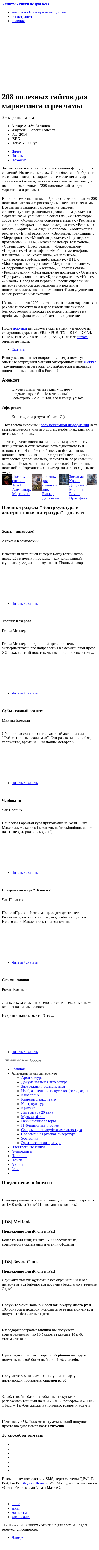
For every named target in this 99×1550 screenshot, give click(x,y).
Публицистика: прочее (40, 1125)
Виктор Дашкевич (50, 496)
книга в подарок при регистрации (39, 12)
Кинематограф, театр (38, 1099)
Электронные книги (28, 1147)
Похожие (19, 160)
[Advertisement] (35, 57)
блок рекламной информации (65, 425)
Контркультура (33, 1104)
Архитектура (32, 1078)
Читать (17, 156)
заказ (16, 1508)
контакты (19, 1512)
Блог (15, 1169)
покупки (20, 328)
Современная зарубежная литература (51, 1130)
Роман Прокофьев (78, 496)
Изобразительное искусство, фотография (54, 1091)
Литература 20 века (37, 1112)
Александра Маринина (22, 491)
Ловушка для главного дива (49, 483)
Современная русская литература (48, 1134)
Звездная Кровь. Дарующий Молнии (78, 483)
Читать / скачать (25, 603)
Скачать (18, 349)
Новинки (19, 1156)
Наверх (18, 1538)
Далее (16, 151)
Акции (17, 1164)
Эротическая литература (41, 1143)
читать (82, 337)
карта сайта (21, 1517)
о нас (16, 1504)
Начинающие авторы (38, 1121)
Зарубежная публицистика (43, 1086)
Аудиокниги (22, 1151)
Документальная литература (44, 1082)
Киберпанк (30, 1095)
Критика (28, 1108)
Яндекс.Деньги (35, 1483)
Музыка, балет (33, 1117)
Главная (18, 1069)
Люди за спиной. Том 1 (19, 480)
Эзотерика (29, 1138)
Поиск (17, 1160)
